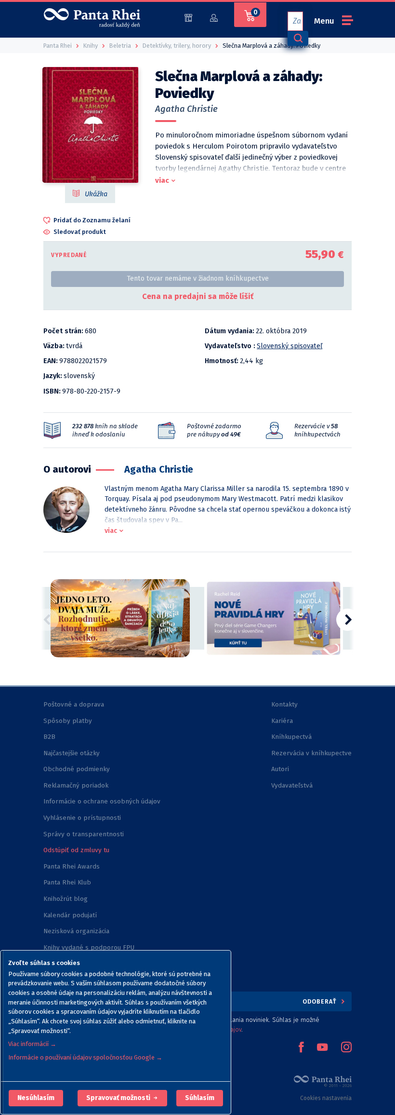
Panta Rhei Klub (67, 882)
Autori (280, 769)
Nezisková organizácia (76, 931)
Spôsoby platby (67, 721)
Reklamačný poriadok (75, 785)
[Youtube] (322, 1048)
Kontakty (284, 704)
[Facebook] (301, 1048)
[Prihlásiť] (214, 17)
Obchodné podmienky (76, 769)
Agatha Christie (186, 109)
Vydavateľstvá (292, 785)
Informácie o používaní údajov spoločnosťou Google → (85, 1057)
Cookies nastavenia (326, 1098)
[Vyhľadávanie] (298, 38)
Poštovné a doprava (73, 704)
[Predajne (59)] (188, 17)
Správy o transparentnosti (84, 834)
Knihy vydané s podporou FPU (88, 947)
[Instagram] (346, 1048)
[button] (36, 1098)
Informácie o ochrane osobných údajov (101, 801)
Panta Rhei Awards (71, 866)
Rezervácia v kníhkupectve (311, 753)
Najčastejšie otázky (71, 753)
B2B (49, 737)
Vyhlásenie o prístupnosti (82, 818)
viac (162, 180)
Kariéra (282, 721)
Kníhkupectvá (291, 737)
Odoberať (321, 1001)
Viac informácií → (32, 1043)
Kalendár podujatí (70, 915)
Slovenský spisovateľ (289, 346)
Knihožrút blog (65, 899)
